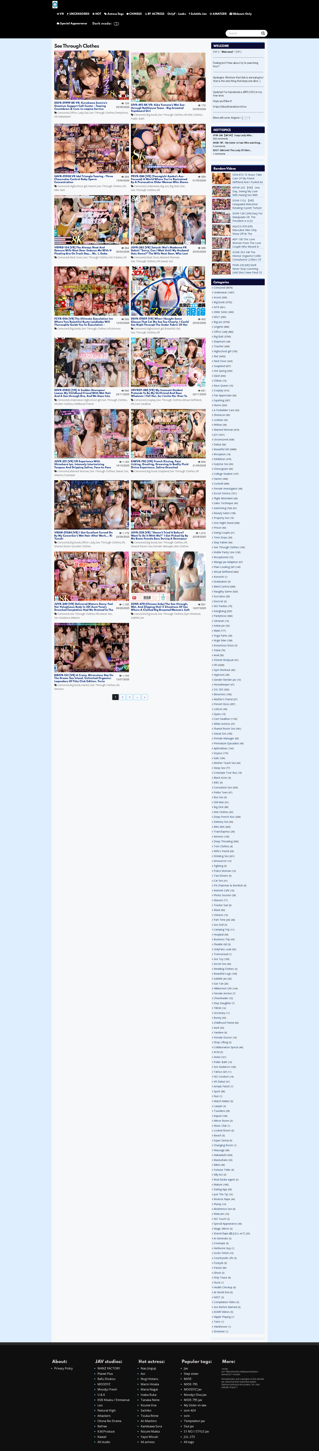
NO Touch (220, 1219)
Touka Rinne (149, 1416)
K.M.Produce (106, 1431)
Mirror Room (221, 1120)
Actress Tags (115, 14)
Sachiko (146, 1410)
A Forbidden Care (224, 410)
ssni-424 (189, 1410)
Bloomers (220, 694)
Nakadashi (64, 116)
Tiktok (217, 1008)
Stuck (217, 1282)
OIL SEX (218, 689)
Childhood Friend (83, 404)
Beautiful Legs (222, 973)
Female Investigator (226, 488)
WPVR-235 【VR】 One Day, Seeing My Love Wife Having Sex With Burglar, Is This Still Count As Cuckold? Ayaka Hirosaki (247, 197)
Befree (102, 1426)
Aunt (216, 1027)
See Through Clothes (101, 112)
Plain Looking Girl (224, 567)
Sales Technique (223, 503)
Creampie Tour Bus (225, 772)
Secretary (219, 1013)
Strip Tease (220, 1277)
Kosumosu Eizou (224, 645)
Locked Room (222, 1130)
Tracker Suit (221, 905)
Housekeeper (222, 684)
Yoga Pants (220, 635)
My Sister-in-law (195, 1405)
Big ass (164, 186)
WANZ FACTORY (108, 1368)
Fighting (218, 866)
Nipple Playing (222, 1317)
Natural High (106, 1410)
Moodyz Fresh (107, 1389)
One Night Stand (224, 523)
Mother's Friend (223, 699)
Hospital (219, 934)
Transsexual (221, 954)
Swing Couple (222, 532)
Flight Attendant (223, 498)
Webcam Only (242, 14)
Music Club (220, 1125)
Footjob (218, 1263)
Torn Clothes (221, 846)
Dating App (220, 1189)
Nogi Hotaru (149, 1379)
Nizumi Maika (150, 1431)
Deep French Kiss (224, 816)
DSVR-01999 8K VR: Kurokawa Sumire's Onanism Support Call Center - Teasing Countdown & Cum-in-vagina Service (80, 106)
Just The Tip (221, 1194)
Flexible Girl (220, 944)
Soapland (163, 471)
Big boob (151, 114)
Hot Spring (220, 371)
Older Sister (221, 312)
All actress (148, 1442)
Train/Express (222, 831)
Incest (217, 297)
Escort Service (222, 493)
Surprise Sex (221, 464)
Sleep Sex (219, 768)
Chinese (218, 915)
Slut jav (189, 1426)
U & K (101, 1395)
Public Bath (137, 118)
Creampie (69, 475)
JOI (215, 434)
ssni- (187, 1416)
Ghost (217, 1272)
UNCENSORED (79, 14)
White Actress (222, 724)
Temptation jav (194, 1421)
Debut (217, 444)
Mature (58, 475)
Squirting (219, 400)
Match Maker (222, 1101)
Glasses (218, 900)
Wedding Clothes (224, 969)
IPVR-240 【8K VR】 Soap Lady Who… (233, 135)
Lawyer (218, 1106)
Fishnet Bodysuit (224, 660)
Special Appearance (73, 23)
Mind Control (221, 586)
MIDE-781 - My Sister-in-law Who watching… (237, 142)
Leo (100, 1405)
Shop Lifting (221, 1042)
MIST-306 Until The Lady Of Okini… (232, 150)
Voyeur (218, 753)
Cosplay (151, 400)
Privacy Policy (63, 1368)
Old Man (219, 802)
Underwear (153, 186)
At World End (221, 1292)
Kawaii (101, 1437)
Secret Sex (220, 964)
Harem (92, 186)
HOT (98, 14)
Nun (216, 1096)
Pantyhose (121, 112)
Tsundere (219, 1111)
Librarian (219, 621)
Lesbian (218, 420)
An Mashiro (149, 1421)
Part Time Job (222, 919)
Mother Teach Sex (225, 763)
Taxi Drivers (221, 875)
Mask (217, 910)
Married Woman (169, 257)
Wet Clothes (195, 114)
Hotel (217, 1057)
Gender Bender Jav (225, 679)
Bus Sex (218, 797)
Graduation (220, 581)
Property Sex (221, 518)
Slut (86, 112)
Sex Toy (218, 959)
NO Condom (221, 1076)
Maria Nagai (149, 1389)
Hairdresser (220, 1326)
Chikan (218, 380)
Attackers (104, 1416)
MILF (217, 317)
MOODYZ (103, 1384)
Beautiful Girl (172, 328)
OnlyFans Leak (222, 949)
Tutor (217, 1321)
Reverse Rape (222, 1199)
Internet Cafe (221, 890)
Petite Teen (221, 792)
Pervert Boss (221, 704)
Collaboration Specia (226, 1047)
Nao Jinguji (148, 1368)
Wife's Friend (221, 851)
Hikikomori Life (223, 988)
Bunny (217, 1017)
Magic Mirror (221, 1228)
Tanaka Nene (150, 1400)
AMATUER (220, 14)
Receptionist (221, 557)
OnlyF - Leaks (176, 14)
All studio (103, 1442)
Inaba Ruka (148, 1395)
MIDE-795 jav (193, 1400)
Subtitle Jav (199, 14)
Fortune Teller (222, 1169)
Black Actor (220, 777)
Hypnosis (219, 674)
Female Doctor (223, 1037)
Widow (218, 424)
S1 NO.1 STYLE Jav (196, 1431)
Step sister (191, 1374)
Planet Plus (105, 1374)
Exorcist (218, 601)
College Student (223, 473)
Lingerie (218, 326)
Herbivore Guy (222, 1248)
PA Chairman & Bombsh (228, 885)
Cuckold (218, 483)
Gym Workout (192, 614)
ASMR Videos (222, 1312)
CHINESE (135, 14)
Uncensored (221, 439)
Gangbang (220, 611)
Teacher (219, 346)
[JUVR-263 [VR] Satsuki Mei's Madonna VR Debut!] (168, 219)
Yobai (217, 650)
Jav (186, 1368)
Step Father (221, 542)
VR (62, 14)
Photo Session (222, 895)
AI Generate (221, 1238)
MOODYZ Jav (193, 1389)
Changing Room (223, 1145)
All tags (189, 1442)
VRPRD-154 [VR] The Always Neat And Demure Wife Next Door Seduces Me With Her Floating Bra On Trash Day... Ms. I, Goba (84, 250)
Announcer (220, 861)
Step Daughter (222, 1003)
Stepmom (220, 341)
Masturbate (221, 1160)
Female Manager (163, 546)
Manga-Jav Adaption (226, 562)
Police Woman (222, 871)
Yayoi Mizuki (149, 1437)
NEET (217, 1297)
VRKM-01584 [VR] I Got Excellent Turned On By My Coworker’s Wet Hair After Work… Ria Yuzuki (84, 535)
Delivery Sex (221, 821)
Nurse (217, 405)
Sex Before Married (225, 1307)
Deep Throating (223, 841)
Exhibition (219, 459)
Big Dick (219, 807)
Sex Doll (219, 924)
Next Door (76, 257)
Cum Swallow (143, 404)
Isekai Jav (219, 625)
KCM (216, 1052)
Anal (216, 655)
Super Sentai (221, 1140)
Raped (217, 1116)
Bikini (217, 1164)
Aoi (143, 1374)
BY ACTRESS (156, 14)
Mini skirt (59, 190)
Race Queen (221, 385)
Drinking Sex (221, 856)
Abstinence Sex (223, 1209)
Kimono (116, 328)
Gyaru (217, 714)
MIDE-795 (191, 1384)
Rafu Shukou (106, 1379)
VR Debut (219, 1081)
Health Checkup (223, 1287)
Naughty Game (223, 591)
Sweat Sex (167, 261)
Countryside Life (223, 1258)
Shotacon (219, 415)
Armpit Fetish (222, 1086)
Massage (219, 1150)
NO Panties (116, 257)
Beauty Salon (222, 513)
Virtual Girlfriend (191, 400)
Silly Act (218, 1174)
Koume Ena (148, 1405)
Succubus (219, 596)
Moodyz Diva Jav (195, 1395)
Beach (217, 1135)
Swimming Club (223, 508)
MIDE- (188, 1379)
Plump (217, 1204)
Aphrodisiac (221, 748)
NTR (216, 307)
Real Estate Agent (224, 1179)
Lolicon (218, 709)
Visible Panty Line (224, 552)
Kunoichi (219, 576)
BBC (216, 782)
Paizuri (218, 1267)
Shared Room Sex (65, 546)
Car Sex (218, 880)
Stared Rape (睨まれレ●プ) (229, 1233)
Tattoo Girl (220, 1071)
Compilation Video (225, 1302)
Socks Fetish (221, 1253)
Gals (216, 758)
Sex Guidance (62, 617)
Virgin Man (220, 640)
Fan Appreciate (223, 395)
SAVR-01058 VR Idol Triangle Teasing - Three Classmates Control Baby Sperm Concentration (83, 179)
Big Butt (174, 186)
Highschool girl (78, 186)
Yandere (219, 1032)
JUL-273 (189, 1437)
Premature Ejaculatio (226, 743)
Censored (63, 112)
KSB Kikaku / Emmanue (113, 1400)
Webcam (219, 1214)
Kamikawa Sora (151, 1426)
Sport (217, 1091)
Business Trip (222, 939)
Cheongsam (221, 469)
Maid (217, 630)
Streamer (219, 1331)
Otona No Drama (109, 1421)
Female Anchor (223, 993)
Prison (217, 527)
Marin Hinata (150, 1384)
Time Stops (220, 537)
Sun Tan (219, 983)
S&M (217, 376)
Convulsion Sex (223, 787)
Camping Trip (222, 929)
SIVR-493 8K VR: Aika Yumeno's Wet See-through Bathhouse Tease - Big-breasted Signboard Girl (158, 108)
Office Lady (76, 112)
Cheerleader (221, 998)
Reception (220, 454)
